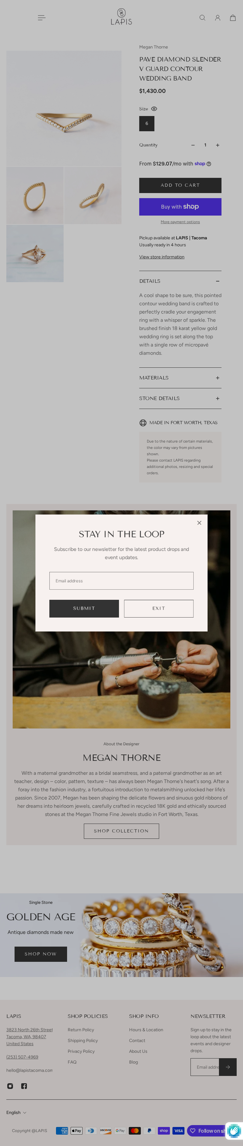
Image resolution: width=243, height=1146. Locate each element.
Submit (84, 608)
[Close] (199, 522)
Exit (159, 608)
